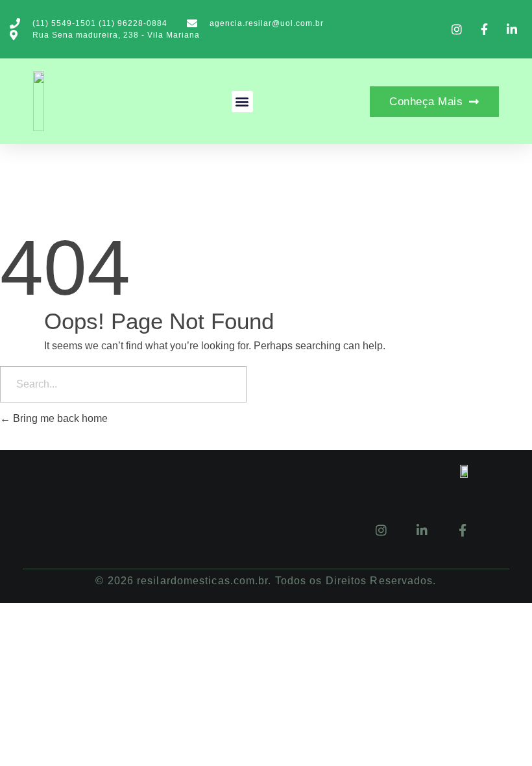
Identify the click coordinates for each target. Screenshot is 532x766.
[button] (242, 101)
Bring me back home (59, 418)
